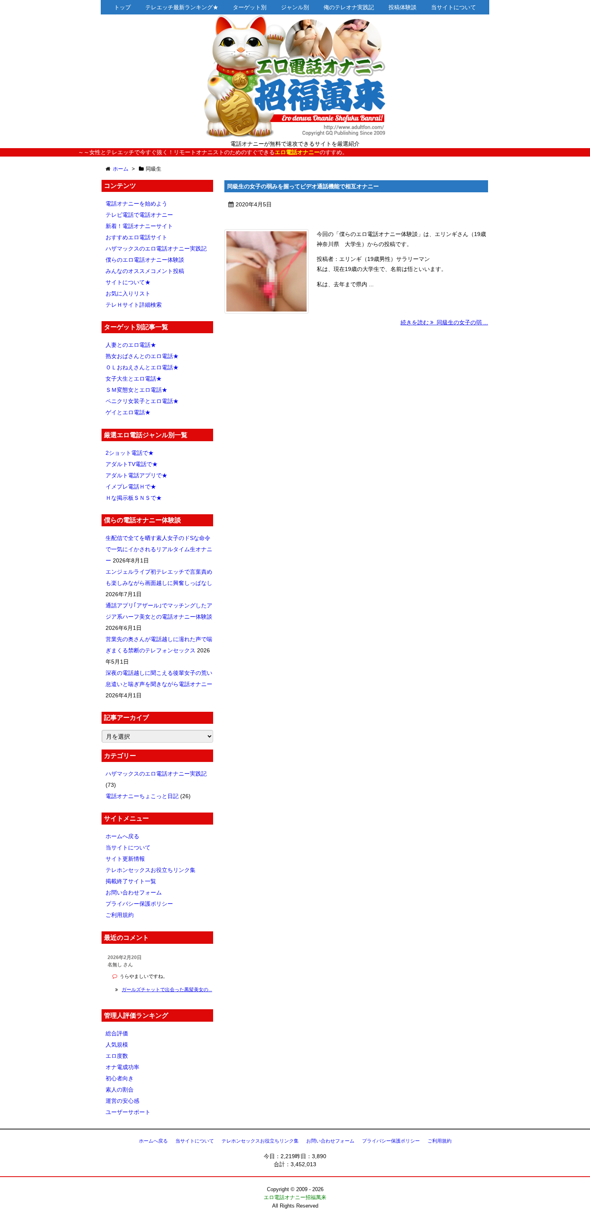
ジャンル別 (295, 7)
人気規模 (117, 1044)
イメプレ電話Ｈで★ (131, 486)
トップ (122, 7)
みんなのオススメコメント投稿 (145, 271)
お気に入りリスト (128, 293)
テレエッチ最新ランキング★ (181, 7)
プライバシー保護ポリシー (139, 903)
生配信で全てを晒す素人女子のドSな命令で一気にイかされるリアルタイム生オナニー (159, 549)
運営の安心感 (122, 1101)
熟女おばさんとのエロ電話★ (142, 356)
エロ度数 (117, 1056)
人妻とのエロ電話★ (131, 345)
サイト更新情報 (125, 858)
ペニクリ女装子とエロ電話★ (142, 401)
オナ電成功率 (122, 1067)
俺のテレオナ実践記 (348, 7)
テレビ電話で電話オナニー (139, 215)
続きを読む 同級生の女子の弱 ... (444, 322)
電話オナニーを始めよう (136, 203)
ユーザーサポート (128, 1112)
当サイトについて (453, 7)
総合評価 (117, 1033)
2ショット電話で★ (130, 453)
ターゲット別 (250, 7)
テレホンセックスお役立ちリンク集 (150, 870)
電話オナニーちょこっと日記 (142, 796)
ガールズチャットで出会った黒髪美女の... (167, 989)
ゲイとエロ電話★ (128, 412)
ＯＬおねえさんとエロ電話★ (142, 367)
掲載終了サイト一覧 (131, 881)
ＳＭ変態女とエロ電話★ (136, 390)
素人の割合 (120, 1089)
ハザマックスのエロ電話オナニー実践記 (156, 248)
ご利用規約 (120, 915)
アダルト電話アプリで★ (136, 475)
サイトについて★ (128, 282)
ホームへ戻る (122, 836)
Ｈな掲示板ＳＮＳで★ (134, 498)
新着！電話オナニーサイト (139, 226)
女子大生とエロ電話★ (134, 378)
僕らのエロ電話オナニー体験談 (145, 260)
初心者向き (120, 1078)
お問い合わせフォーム (134, 892)
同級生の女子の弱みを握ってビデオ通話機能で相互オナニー (303, 186)
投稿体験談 (403, 7)
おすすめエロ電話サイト (136, 237)
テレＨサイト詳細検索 (134, 304)
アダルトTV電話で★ (132, 464)
